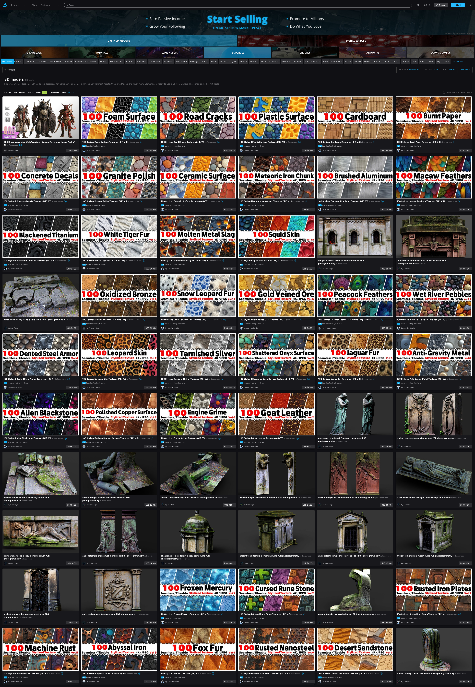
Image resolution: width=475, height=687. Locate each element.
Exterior (130, 61)
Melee (446, 61)
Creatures (274, 61)
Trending (6, 92)
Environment (55, 61)
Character (30, 61)
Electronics (336, 61)
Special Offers (37, 92)
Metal (263, 61)
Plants (214, 61)
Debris (431, 61)
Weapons (286, 61)
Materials (42, 61)
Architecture (155, 61)
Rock (387, 61)
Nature (205, 61)
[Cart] (418, 5)
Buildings (194, 61)
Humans (68, 61)
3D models (7, 61)
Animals (357, 61)
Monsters (377, 61)
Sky (439, 61)
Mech (366, 61)
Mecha (223, 61)
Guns (414, 61)
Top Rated (54, 92)
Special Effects (312, 61)
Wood (348, 61)
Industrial (168, 61)
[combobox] (238, 5)
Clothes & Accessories (86, 61)
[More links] (470, 5)
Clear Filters (465, 70)
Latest (71, 92)
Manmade (141, 61)
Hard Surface (116, 61)
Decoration (181, 61)
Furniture (298, 61)
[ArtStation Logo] (5, 5)
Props (19, 61)
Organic (233, 61)
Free (64, 92)
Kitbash (103, 61)
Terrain (395, 61)
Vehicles (254, 61)
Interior (243, 61)
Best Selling (19, 92)
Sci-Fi (325, 61)
